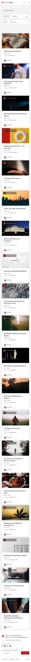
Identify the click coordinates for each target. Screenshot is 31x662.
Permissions (12, 659)
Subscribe (25, 653)
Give (27, 659)
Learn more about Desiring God (13, 640)
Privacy (17, 659)
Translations (5, 659)
